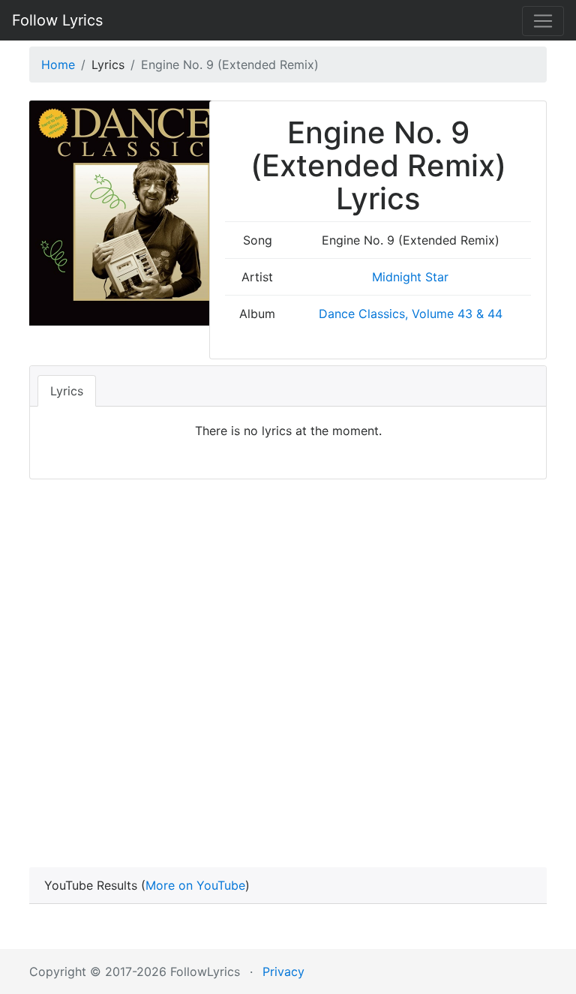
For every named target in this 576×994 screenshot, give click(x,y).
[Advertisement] (288, 652)
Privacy (283, 971)
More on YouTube (195, 885)
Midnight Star (410, 276)
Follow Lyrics (57, 20)
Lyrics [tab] (66, 390)
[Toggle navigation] (543, 21)
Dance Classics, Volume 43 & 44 (410, 313)
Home (58, 64)
